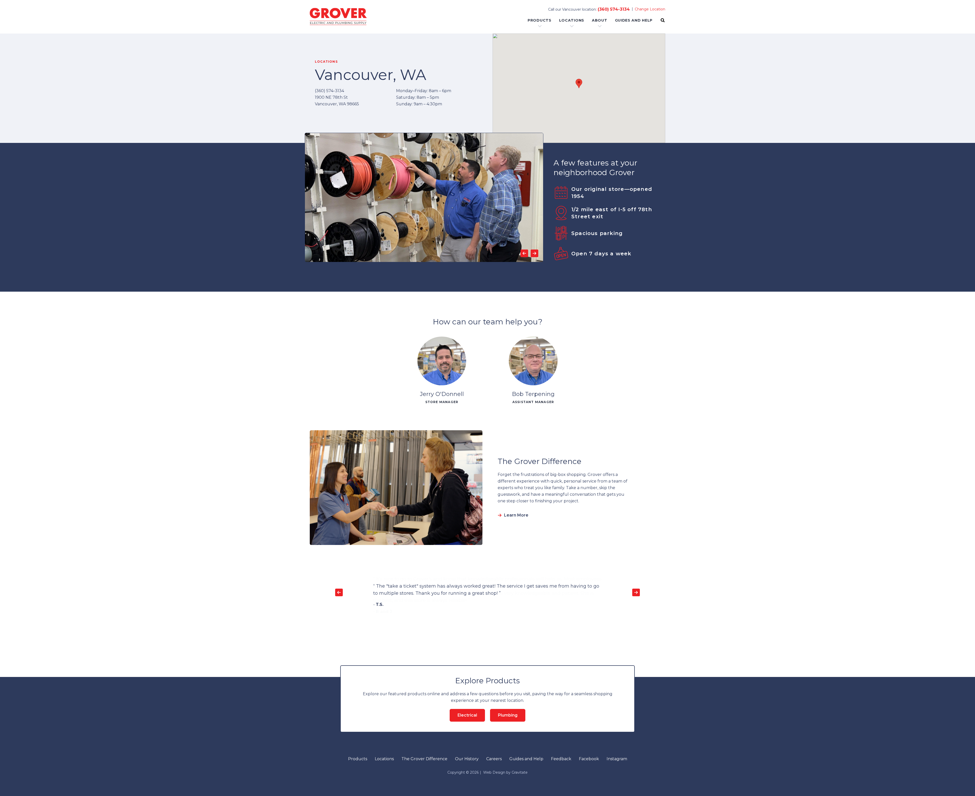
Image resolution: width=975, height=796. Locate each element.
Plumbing (507, 715)
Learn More (516, 515)
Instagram (617, 758)
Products (539, 20)
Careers (494, 758)
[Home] (338, 17)
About (599, 20)
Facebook (589, 758)
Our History (467, 758)
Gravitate (520, 772)
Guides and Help (634, 20)
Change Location (650, 9)
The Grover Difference (424, 758)
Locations (571, 20)
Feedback (561, 758)
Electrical (467, 715)
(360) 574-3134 (614, 9)
